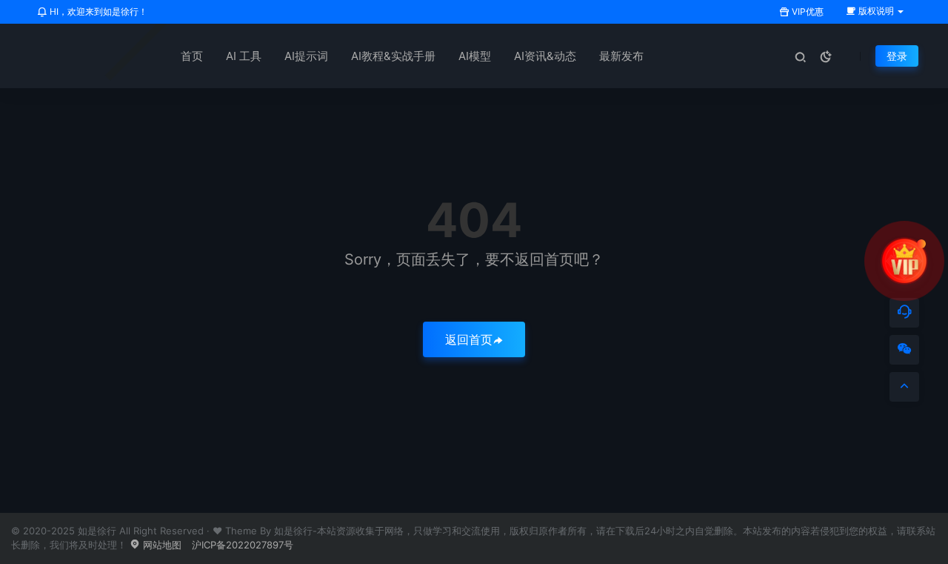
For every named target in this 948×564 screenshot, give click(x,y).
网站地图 (160, 545)
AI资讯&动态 (545, 56)
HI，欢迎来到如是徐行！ (97, 11)
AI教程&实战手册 (393, 56)
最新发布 (621, 56)
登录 (897, 56)
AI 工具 (243, 56)
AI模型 (474, 56)
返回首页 (469, 339)
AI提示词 (306, 56)
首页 (192, 56)
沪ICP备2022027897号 (242, 545)
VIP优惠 (807, 11)
